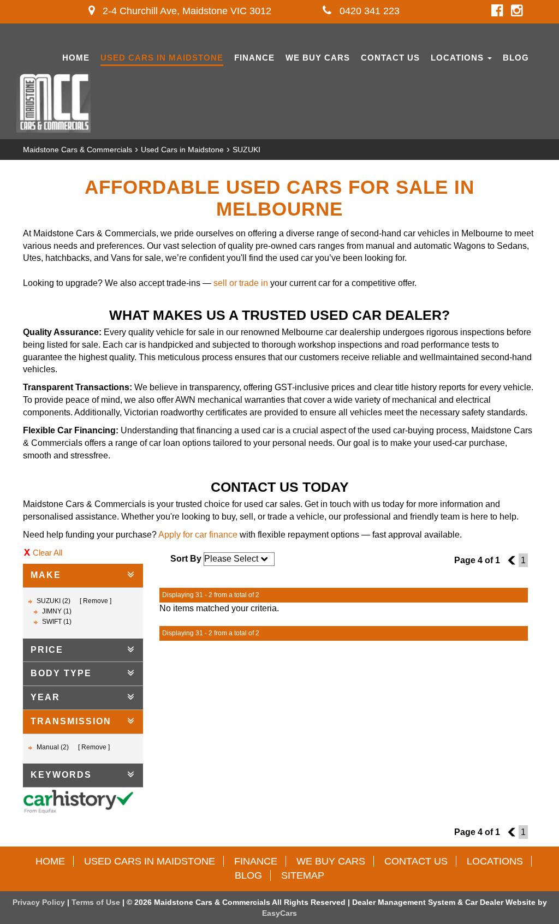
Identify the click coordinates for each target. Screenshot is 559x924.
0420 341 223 (368, 10)
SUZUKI (246, 149)
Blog (516, 57)
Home (76, 57)
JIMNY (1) (57, 611)
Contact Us (390, 57)
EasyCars (279, 913)
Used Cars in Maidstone (161, 57)
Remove (95, 601)
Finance (254, 57)
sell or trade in (240, 283)
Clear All (47, 552)
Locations (458, 57)
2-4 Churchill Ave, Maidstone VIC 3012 (185, 10)
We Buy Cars (318, 57)
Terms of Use (97, 902)
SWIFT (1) (57, 621)
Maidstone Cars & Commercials (77, 149)
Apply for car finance (197, 534)
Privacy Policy (40, 902)
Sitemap (302, 875)
